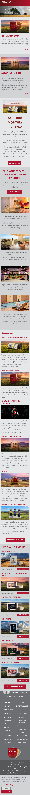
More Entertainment (15, 686)
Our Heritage (8, 717)
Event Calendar (22, 742)
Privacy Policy (9, 785)
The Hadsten (7, 743)
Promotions (8, 709)
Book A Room (14, 192)
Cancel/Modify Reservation (22, 721)
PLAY (7, 706)
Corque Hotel (7, 739)
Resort (8, 703)
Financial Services (22, 726)
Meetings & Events (22, 739)
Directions (22, 717)
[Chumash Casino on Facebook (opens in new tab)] (4, 692)
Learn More (14, 163)
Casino (22, 703)
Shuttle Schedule (22, 736)
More (27, 49)
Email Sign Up (15, 692)
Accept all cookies (6, 792)
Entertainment (22, 706)
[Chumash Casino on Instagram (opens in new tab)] (8, 692)
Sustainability (8, 720)
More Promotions (15, 539)
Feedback (7, 730)
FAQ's (22, 732)
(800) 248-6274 (18, 697)
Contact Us (7, 727)
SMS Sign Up (23, 692)
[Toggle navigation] (27, 3)
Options (6, 788)
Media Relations (7, 724)
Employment (22, 729)
